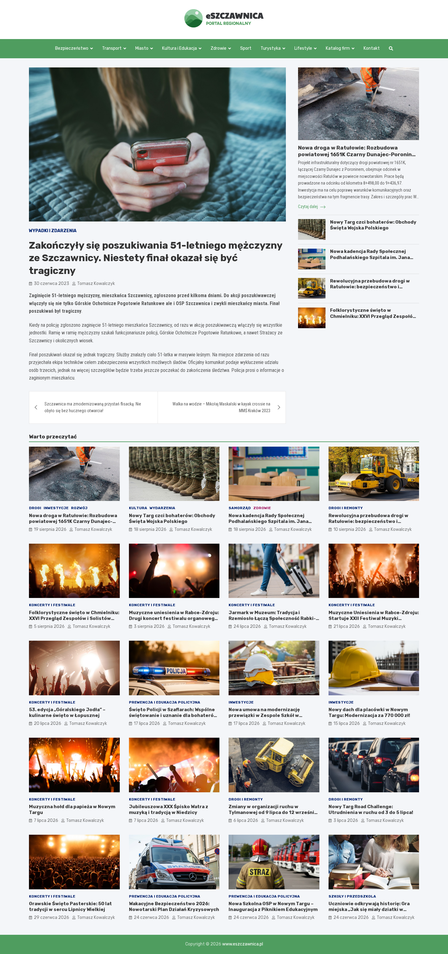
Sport (245, 48)
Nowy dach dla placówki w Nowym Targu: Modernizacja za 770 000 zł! (369, 712)
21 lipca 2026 (346, 626)
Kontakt (372, 48)
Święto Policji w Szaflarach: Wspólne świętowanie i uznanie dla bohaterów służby (173, 715)
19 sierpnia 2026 (50, 529)
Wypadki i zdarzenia (52, 230)
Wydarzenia (162, 508)
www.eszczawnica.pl (242, 944)
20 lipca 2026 (47, 723)
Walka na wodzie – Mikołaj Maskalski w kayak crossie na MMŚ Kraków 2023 (221, 407)
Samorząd (240, 508)
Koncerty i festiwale (52, 605)
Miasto (141, 48)
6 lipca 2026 (245, 820)
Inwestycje (56, 508)
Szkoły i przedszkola (352, 896)
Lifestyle (303, 48)
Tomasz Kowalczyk (96, 283)
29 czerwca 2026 (51, 917)
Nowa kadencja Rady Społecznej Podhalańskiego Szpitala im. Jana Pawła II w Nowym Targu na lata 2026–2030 (370, 260)
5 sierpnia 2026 (49, 626)
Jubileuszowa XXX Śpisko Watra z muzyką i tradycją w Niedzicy (168, 809)
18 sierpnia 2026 (150, 529)
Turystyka (271, 48)
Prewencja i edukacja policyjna (164, 702)
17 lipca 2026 (147, 723)
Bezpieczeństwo (71, 48)
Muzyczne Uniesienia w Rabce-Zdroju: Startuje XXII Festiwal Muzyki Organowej (374, 618)
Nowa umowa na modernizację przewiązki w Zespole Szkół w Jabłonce (264, 715)
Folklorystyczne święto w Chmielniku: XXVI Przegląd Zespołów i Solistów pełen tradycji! (373, 316)
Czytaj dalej (308, 206)
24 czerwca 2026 (151, 917)
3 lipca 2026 (345, 820)
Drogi (35, 508)
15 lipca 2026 (346, 723)
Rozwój (79, 508)
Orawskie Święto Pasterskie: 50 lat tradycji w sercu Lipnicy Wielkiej (70, 907)
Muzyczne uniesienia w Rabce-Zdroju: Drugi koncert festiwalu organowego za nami (174, 618)
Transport (112, 48)
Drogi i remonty (346, 508)
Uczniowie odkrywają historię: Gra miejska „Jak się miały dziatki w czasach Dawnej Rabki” (369, 909)
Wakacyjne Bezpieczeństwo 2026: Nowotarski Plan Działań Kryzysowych (174, 907)
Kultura (138, 508)
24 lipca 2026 (247, 626)
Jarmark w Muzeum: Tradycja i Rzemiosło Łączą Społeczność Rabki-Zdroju (272, 618)
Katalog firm (338, 48)
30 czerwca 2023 (51, 283)
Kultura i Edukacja (179, 48)
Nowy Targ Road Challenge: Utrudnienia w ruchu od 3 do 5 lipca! (371, 809)
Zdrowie (218, 48)
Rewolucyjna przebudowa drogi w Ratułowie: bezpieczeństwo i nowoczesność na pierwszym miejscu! (370, 289)
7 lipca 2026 (46, 820)
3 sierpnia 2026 (149, 626)
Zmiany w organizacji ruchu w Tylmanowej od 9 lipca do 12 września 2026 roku (273, 812)
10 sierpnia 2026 (349, 529)
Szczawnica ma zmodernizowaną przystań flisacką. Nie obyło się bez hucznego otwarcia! (92, 407)
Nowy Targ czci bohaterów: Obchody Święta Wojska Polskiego (373, 225)
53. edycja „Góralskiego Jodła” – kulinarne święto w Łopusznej (67, 712)
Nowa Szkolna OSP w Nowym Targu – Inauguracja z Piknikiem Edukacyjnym (273, 907)
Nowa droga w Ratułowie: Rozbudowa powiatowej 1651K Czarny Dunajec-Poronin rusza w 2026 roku (355, 154)
